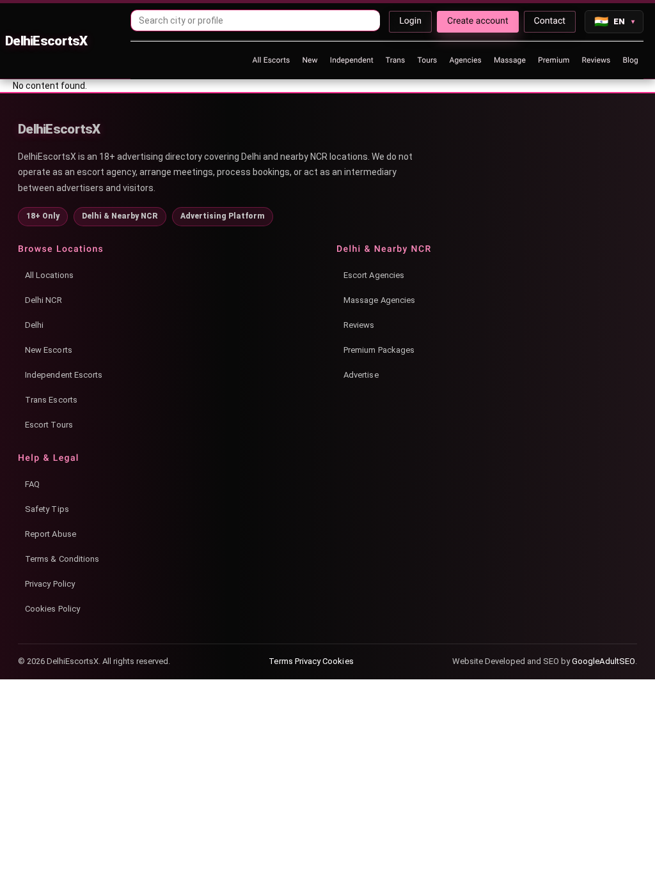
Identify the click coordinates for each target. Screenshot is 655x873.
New (309, 60)
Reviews (595, 60)
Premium (553, 60)
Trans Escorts (51, 400)
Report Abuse (50, 534)
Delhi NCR (43, 300)
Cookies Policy (52, 609)
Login (410, 21)
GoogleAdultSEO (603, 661)
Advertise (361, 375)
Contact (549, 21)
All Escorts (271, 60)
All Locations (49, 275)
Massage (510, 60)
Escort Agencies (373, 275)
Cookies (337, 661)
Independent (352, 60)
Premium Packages (378, 350)
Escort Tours (49, 424)
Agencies (465, 60)
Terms (280, 661)
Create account (478, 21)
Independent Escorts (63, 375)
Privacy (307, 661)
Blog (630, 60)
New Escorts (48, 350)
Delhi (34, 325)
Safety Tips (47, 509)
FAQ (32, 484)
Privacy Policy (50, 584)
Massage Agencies (379, 300)
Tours (427, 60)
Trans (396, 60)
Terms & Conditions (62, 559)
